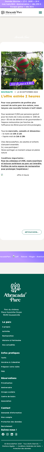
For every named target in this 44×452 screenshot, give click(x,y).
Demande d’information (11, 413)
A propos (6, 327)
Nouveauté (7, 92)
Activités (6, 331)
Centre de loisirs (8, 396)
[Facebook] (3, 434)
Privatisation (6, 383)
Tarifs (3, 358)
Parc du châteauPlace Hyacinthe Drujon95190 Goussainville (11, 312)
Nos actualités (8, 345)
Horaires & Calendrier (10, 362)
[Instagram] (7, 434)
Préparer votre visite (10, 367)
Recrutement (6, 426)
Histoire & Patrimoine (11, 340)
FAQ (3, 371)
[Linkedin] (12, 434)
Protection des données (11, 422)
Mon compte (6, 417)
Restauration (8, 336)
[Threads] (16, 434)
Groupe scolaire (8, 392)
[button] (40, 12)
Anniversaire (6, 387)
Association (6, 401)
